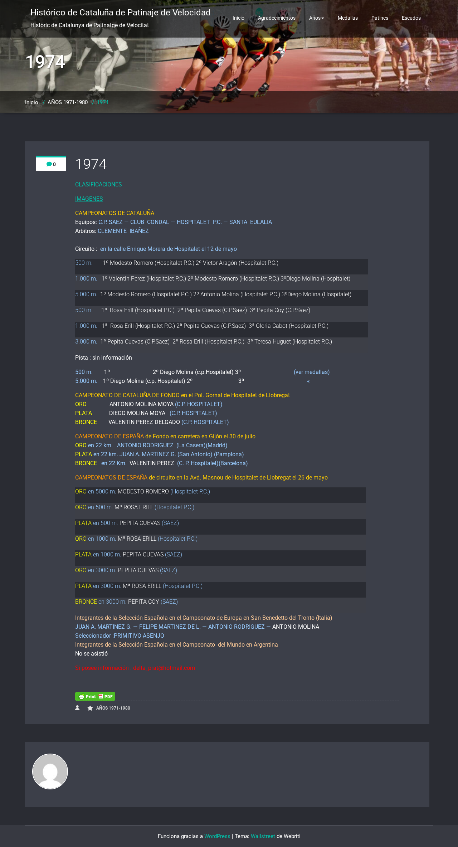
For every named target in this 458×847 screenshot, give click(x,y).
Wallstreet (263, 836)
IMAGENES (89, 198)
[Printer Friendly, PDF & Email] (95, 696)
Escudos (411, 18)
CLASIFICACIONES (98, 184)
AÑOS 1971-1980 (68, 102)
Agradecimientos (277, 18)
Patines (379, 18)
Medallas (348, 18)
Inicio (238, 18)
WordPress (217, 836)
